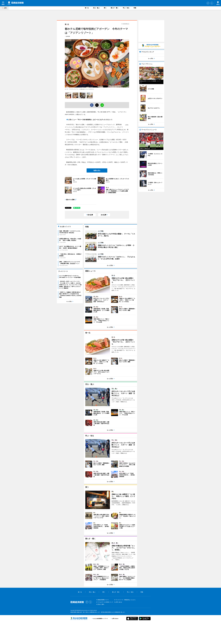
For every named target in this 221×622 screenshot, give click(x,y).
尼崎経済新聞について (103, 599)
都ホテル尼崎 (70, 199)
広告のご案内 (100, 604)
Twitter (211, 3)
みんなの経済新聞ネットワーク (78, 618)
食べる (87, 8)
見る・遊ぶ (96, 8)
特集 (135, 8)
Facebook (207, 3)
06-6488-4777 (105, 112)
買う (105, 8)
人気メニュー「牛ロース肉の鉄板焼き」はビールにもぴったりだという (90, 119)
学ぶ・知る (126, 8)
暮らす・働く (115, 8)
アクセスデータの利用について (105, 602)
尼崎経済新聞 (15, 3)
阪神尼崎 (68, 36)
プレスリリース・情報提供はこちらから (125, 599)
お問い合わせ (118, 602)
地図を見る (96, 170)
